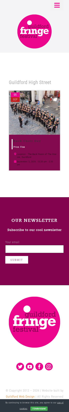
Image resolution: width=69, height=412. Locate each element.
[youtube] (30, 366)
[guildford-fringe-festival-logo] (34, 15)
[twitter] (20, 366)
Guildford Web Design (20, 396)
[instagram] (49, 366)
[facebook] (39, 366)
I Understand (39, 408)
